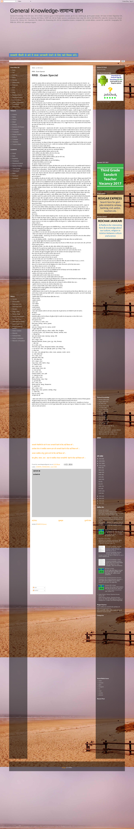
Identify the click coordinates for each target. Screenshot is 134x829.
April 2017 (101, 418)
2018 (100, 461)
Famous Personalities (18, 316)
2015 (100, 496)
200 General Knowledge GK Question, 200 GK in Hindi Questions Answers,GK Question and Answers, (111, 519)
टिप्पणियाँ (36, 590)
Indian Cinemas (16, 330)
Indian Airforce (16, 100)
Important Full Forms (18, 321)
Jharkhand (15, 176)
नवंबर (100, 470)
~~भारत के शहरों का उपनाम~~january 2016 (109, 430)
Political (14, 137)
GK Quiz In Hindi (109, 568)
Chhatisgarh (15, 171)
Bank (13, 70)
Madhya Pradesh (17, 166)
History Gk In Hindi (104, 510)
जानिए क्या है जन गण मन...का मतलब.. (107, 434)
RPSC (14, 77)
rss (99, 689)
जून (99, 481)
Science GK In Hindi (110, 585)
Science (14, 114)
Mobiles (14, 309)
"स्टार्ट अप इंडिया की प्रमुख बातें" (105, 426)
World (14, 153)
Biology (14, 124)
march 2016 (54, 467)
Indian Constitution (17, 338)
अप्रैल (100, 486)
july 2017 (101, 413)
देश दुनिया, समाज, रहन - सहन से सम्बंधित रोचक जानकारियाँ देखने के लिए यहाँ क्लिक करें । (59, 458)
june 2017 (101, 416)
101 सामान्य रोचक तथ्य (104, 428)
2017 (100, 463)
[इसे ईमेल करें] (65, 464)
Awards (14, 299)
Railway (14, 75)
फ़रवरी (100, 491)
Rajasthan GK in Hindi (111, 529)
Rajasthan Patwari (17, 97)
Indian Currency (17, 324)
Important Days (16, 319)
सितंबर (100, 474)
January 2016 (102, 409)
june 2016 (101, 407)
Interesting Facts (17, 306)
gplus (100, 684)
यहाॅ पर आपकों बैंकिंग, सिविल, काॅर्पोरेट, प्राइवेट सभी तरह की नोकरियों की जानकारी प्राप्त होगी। (109, 611)
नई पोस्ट (34, 520)
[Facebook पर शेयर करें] (70, 464)
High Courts (15, 311)
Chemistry (15, 142)
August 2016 (102, 401)
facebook (101, 682)
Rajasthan (15, 158)
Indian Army (16, 82)
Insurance (15, 85)
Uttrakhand (15, 161)
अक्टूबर (100, 472)
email (100, 691)
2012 (100, 503)
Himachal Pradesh (17, 163)
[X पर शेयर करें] (68, 464)
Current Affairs (16, 144)
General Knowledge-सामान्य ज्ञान (46, 11)
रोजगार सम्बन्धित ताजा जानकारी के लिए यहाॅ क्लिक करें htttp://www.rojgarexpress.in (108, 607)
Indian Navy (16, 106)
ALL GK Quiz (102, 424)
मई (99, 484)
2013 (100, 501)
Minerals (14, 333)
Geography (15, 132)
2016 (100, 465)
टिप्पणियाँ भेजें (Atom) (41, 524)
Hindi (14, 122)
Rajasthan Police (17, 95)
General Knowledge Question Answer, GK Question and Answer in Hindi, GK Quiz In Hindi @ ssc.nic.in (113, 548)
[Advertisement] (53, 38)
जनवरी (100, 493)
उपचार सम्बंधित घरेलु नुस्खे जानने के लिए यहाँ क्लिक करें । (49, 453)
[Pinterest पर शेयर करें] (72, 464)
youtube (101, 693)
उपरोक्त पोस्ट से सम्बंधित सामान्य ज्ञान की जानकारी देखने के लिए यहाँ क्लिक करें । (56, 449)
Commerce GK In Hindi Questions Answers (110, 577)
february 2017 (102, 411)
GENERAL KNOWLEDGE (43, 467)
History (14, 119)
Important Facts (16, 304)
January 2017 (102, 405)
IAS (13, 90)
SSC (13, 72)
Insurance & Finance (18, 127)
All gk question (102, 422)
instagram (101, 687)
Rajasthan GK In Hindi (104, 538)
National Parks (16, 335)
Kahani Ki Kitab (101, 69)
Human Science (16, 134)
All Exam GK (102, 420)
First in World (16, 314)
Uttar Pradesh (16, 168)
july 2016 (101, 403)
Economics (15, 129)
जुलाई (100, 479)
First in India (16, 301)
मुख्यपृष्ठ (60, 520)
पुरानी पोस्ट (88, 520)
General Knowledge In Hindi (113, 559)
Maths (14, 117)
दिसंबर (100, 467)
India (13, 156)
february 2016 (102, 399)
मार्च (100, 488)
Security (14, 80)
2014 (100, 498)
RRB (13, 92)
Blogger (64, 767)
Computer (15, 139)
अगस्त (100, 477)
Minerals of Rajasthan (18, 340)
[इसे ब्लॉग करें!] (66, 464)
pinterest (101, 695)
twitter (100, 680)
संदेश (35, 587)
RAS (13, 87)
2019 (100, 458)
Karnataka (15, 178)
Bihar (13, 173)
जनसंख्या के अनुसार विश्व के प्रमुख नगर (107, 432)
